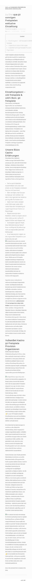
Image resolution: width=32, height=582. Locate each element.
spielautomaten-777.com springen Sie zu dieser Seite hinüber (15, 303)
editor (8, 31)
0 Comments (15, 31)
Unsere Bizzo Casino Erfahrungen (18, 45)
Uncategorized (21, 29)
